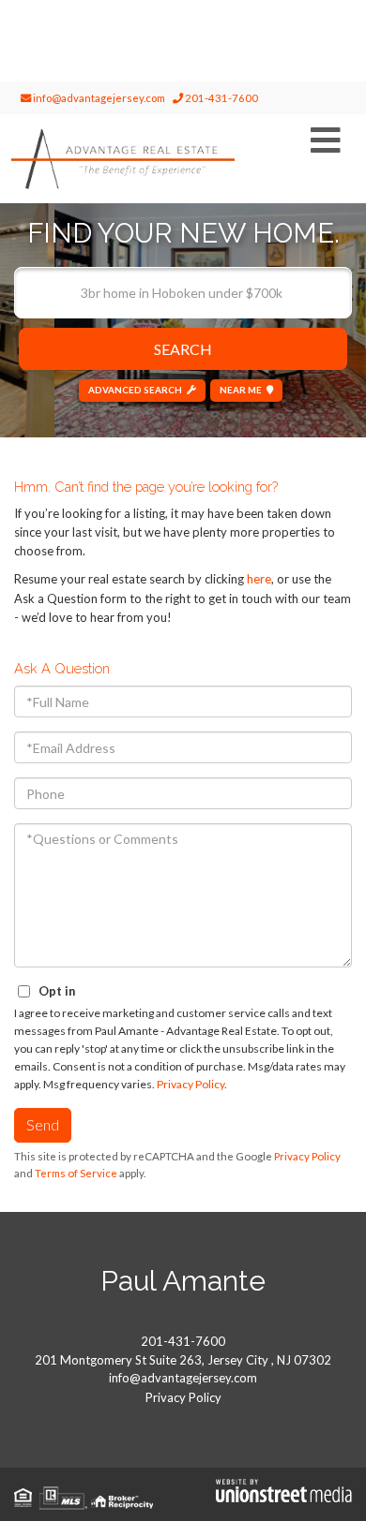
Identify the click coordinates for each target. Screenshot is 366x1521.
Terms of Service (76, 1173)
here (259, 578)
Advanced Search (135, 389)
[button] (183, 349)
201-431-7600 (220, 98)
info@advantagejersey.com (98, 98)
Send (42, 1124)
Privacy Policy (190, 1084)
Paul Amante (183, 1280)
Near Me (241, 389)
